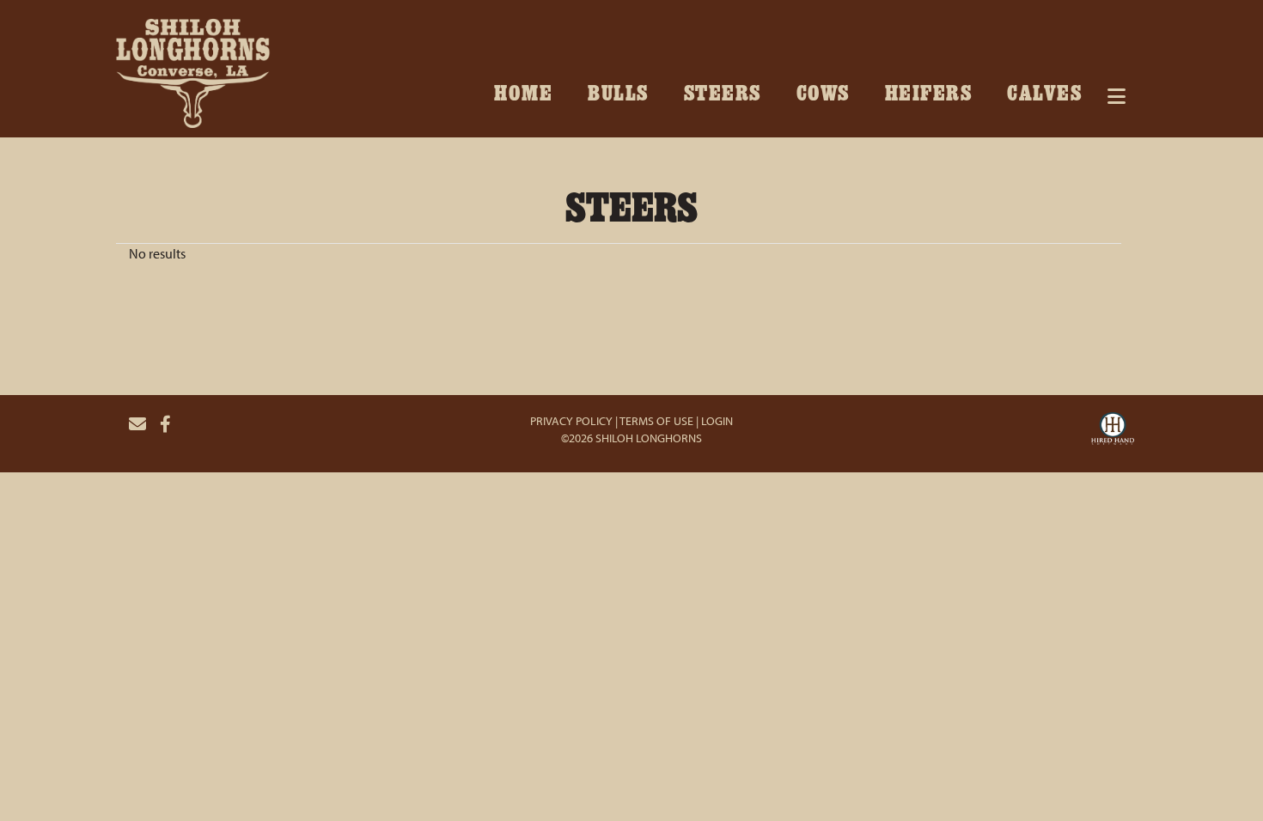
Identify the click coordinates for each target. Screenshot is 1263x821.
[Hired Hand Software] (1112, 431)
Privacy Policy (571, 421)
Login (717, 421)
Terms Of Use (656, 421)
